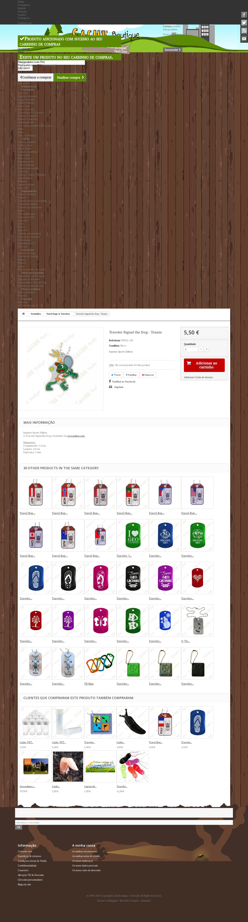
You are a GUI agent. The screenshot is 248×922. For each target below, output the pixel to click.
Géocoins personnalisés (30, 879)
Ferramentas (24, 240)
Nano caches (24, 155)
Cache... (121, 742)
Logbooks (23, 171)
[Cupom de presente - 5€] (100, 766)
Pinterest (149, 374)
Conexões (23, 870)
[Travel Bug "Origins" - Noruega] (68, 493)
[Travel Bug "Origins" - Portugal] (133, 493)
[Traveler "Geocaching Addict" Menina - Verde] (197, 535)
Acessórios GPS (26, 217)
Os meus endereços (82, 860)
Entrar (21, 1)
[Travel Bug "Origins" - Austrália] (68, 535)
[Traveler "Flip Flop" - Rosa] (100, 578)
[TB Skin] (100, 663)
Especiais (26, 298)
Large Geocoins (26, 99)
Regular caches (26, 161)
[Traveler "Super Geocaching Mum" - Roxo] (165, 578)
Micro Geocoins (26, 109)
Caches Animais (26, 164)
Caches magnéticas (28, 151)
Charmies (146, 900)
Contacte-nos (25, 23)
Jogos (21, 266)
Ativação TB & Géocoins (31, 875)
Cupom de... (90, 786)
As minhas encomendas (84, 851)
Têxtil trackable (26, 122)
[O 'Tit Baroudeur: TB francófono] (197, 621)
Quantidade (190, 344)
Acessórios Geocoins (29, 236)
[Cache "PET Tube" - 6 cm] (68, 722)
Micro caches (24, 158)
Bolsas (21, 227)
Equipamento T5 (26, 243)
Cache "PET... (26, 742)
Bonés (21, 210)
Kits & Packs (24, 148)
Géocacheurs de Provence (31, 276)
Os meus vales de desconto (86, 870)
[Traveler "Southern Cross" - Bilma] (36, 663)
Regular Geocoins (27, 96)
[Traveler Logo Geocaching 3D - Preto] (197, 663)
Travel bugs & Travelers (31, 112)
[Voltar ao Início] (23, 314)
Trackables (27, 89)
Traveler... (155, 555)
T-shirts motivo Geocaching (32, 200)
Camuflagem (24, 178)
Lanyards (23, 220)
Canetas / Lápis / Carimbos (32, 174)
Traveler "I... (124, 555)
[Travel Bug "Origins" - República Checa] (165, 493)
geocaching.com (76, 435)
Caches (25, 138)
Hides (21, 132)
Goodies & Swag (26, 253)
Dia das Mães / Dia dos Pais (32, 282)
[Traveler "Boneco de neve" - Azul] (165, 621)
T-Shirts (22, 197)
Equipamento (29, 191)
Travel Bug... (27, 513)
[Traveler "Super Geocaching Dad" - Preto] (133, 578)
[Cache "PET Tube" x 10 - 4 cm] (36, 722)
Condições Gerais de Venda (32, 860)
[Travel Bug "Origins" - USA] (197, 493)
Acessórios (27, 249)
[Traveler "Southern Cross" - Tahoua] (68, 663)
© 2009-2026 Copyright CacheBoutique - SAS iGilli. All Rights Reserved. (124, 895)
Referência (114, 340)
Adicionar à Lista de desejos (198, 377)
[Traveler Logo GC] (100, 722)
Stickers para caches (28, 168)
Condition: (114, 345)
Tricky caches (25, 145)
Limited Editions (26, 102)
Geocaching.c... (27, 786)
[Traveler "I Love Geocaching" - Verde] (133, 535)
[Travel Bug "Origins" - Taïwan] (100, 535)
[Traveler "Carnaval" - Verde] (133, 621)
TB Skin (88, 683)
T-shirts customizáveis (29, 207)
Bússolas (22, 230)
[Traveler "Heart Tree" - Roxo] (68, 621)
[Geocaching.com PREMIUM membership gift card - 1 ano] (36, 766)
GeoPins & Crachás (28, 256)
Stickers (22, 259)
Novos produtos (30, 289)
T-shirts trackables (27, 204)
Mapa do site (24, 884)
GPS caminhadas (26, 213)
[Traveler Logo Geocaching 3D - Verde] (133, 663)
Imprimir (118, 387)
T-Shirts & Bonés (27, 194)
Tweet (117, 374)
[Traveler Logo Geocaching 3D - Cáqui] (165, 663)
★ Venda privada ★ (28, 305)
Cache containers (27, 142)
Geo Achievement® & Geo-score (35, 125)
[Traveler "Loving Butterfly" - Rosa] (100, 621)
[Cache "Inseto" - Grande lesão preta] (133, 722)
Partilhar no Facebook (123, 381)
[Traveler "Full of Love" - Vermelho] (197, 578)
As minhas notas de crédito (86, 856)
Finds (20, 129)
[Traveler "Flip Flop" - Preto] (68, 578)
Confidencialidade (27, 865)
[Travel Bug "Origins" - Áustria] (36, 493)
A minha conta (83, 845)
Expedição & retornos (29, 856)
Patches (22, 262)
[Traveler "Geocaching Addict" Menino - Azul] (165, 535)
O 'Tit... (185, 641)
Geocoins (23, 93)
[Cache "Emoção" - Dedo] (68, 766)
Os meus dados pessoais (85, 865)
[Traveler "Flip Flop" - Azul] (36, 578)
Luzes (21, 223)
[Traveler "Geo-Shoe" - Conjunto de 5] (133, 766)
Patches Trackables (28, 115)
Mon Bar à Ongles (129, 900)
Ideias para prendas (32, 272)
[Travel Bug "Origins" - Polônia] (100, 493)
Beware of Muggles (107, 900)
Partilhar (132, 374)
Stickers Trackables (28, 119)
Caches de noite (26, 184)
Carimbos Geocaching (29, 233)
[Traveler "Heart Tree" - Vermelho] (36, 621)
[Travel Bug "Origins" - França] (165, 722)
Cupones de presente (29, 279)
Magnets (22, 181)
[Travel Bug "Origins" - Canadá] (36, 535)
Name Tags (24, 106)
